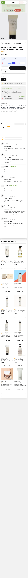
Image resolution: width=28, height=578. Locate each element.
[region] (13, 26)
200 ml (3, 79)
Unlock (18, 10)
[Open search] (6, 2)
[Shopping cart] (25, 2)
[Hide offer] (23, 10)
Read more (12, 115)
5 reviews (12, 51)
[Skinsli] (13, 2)
